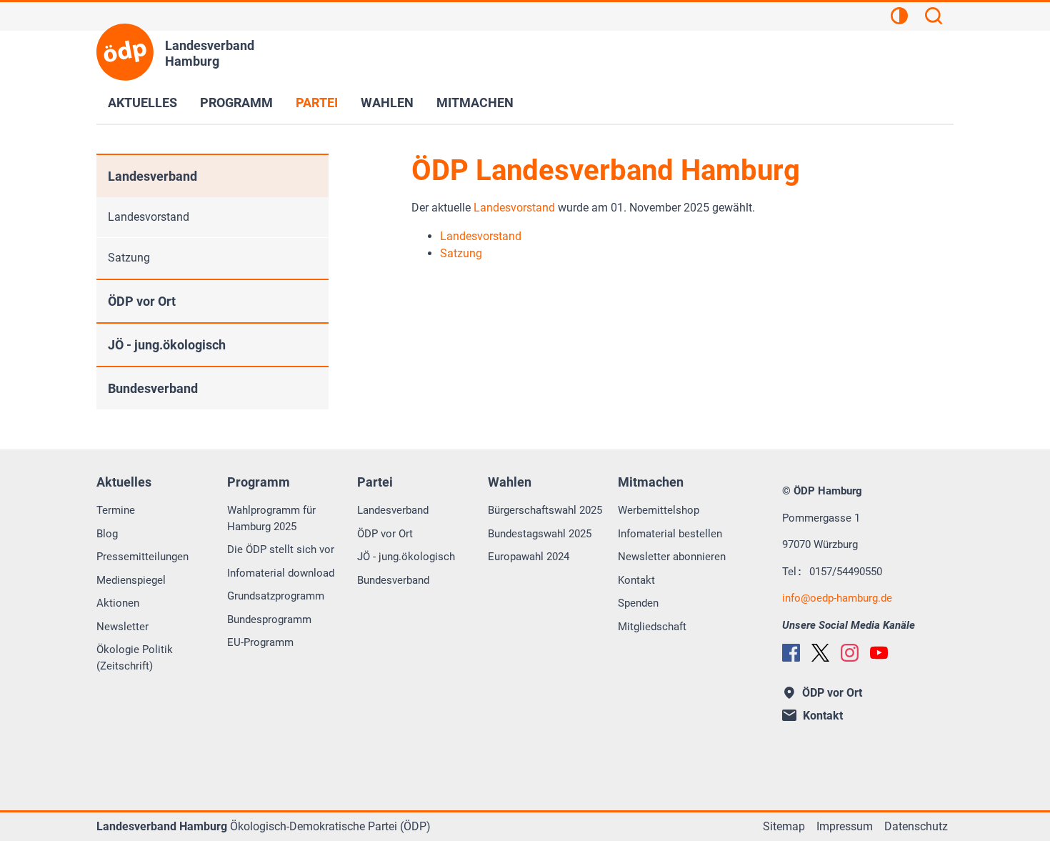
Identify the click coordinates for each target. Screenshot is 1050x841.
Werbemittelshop (658, 510)
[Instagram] (850, 653)
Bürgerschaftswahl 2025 (545, 510)
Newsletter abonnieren (672, 556)
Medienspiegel (131, 580)
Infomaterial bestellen (670, 533)
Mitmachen (475, 102)
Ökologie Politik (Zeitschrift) (134, 657)
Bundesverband (153, 388)
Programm (236, 102)
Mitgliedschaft (652, 626)
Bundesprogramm (269, 619)
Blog (107, 533)
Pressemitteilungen (142, 556)
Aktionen (117, 603)
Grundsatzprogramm (275, 595)
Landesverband (152, 176)
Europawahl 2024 (528, 556)
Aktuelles (142, 102)
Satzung (129, 257)
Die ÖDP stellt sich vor (280, 549)
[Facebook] (791, 653)
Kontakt (636, 580)
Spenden (638, 603)
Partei (317, 102)
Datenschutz (916, 826)
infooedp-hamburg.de (837, 598)
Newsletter (122, 626)
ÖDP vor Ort (142, 301)
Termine (115, 510)
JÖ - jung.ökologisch (167, 344)
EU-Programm (260, 642)
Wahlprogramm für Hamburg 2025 (271, 518)
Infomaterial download (280, 573)
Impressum (844, 826)
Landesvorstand (514, 207)
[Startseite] (125, 52)
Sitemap (784, 826)
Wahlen (387, 102)
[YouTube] (879, 653)
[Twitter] (820, 653)
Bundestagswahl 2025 (539, 533)
